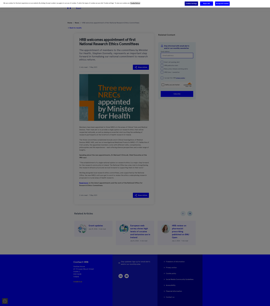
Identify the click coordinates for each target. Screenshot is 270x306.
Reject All (206, 3)
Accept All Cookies (222, 3)
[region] (135, 3)
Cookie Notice (135, 3)
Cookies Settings (191, 3)
